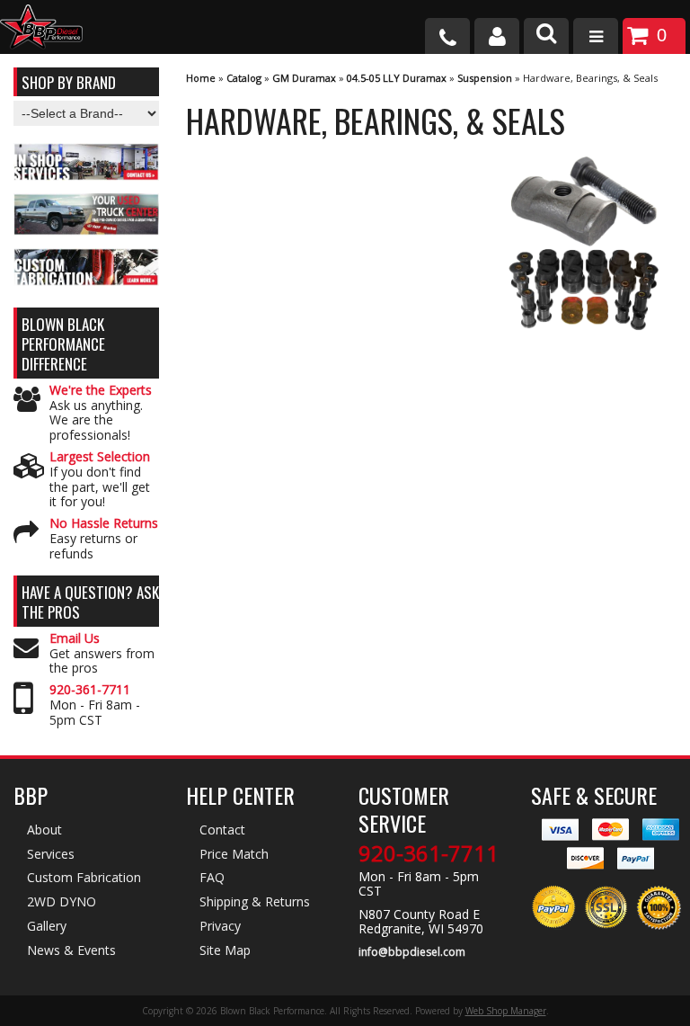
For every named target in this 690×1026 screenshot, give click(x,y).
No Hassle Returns (103, 523)
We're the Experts (100, 390)
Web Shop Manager (505, 1010)
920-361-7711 (89, 690)
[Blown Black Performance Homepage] (41, 29)
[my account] (496, 36)
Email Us (74, 639)
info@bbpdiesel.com (411, 952)
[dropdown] (595, 36)
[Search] (546, 36)
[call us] (447, 36)
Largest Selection (99, 457)
